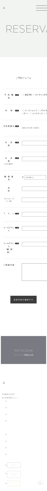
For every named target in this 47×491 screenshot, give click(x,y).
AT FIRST (10, 414)
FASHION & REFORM (14, 474)
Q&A (9, 441)
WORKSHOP (14, 483)
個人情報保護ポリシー (10, 397)
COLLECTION (12, 408)
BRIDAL (14, 465)
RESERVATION (12, 434)
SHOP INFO (11, 448)
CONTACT (11, 454)
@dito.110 (28, 355)
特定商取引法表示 (8, 394)
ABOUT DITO (12, 401)
